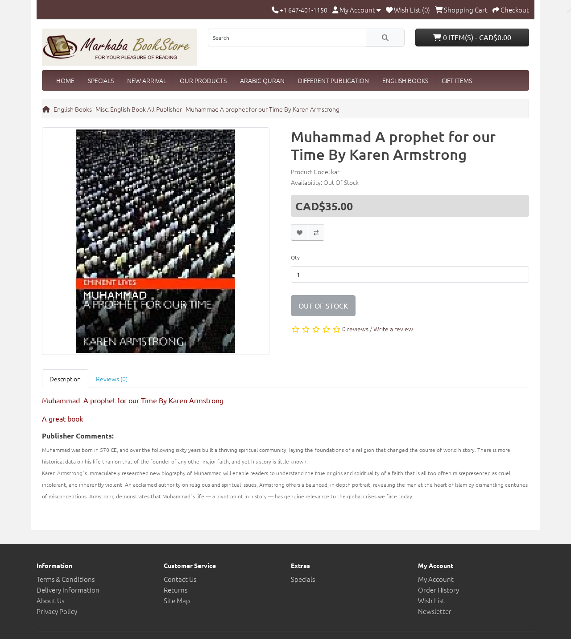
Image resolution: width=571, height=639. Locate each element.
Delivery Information (68, 589)
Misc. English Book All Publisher (138, 108)
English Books (405, 80)
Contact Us (180, 579)
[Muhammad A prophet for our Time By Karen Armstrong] (155, 243)
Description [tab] (65, 378)
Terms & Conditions (66, 579)
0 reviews (355, 328)
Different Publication (333, 80)
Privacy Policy (57, 611)
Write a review (393, 328)
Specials (101, 80)
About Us (50, 600)
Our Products (203, 80)
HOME (65, 80)
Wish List (431, 600)
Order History (438, 589)
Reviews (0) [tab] (112, 378)
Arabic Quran (262, 80)
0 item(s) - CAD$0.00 (476, 37)
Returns (175, 589)
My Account (436, 579)
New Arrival (146, 80)
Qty (295, 257)
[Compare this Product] (316, 232)
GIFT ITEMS (457, 80)
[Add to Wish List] (299, 232)
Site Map (177, 600)
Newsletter (434, 611)
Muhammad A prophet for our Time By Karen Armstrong (262, 108)
